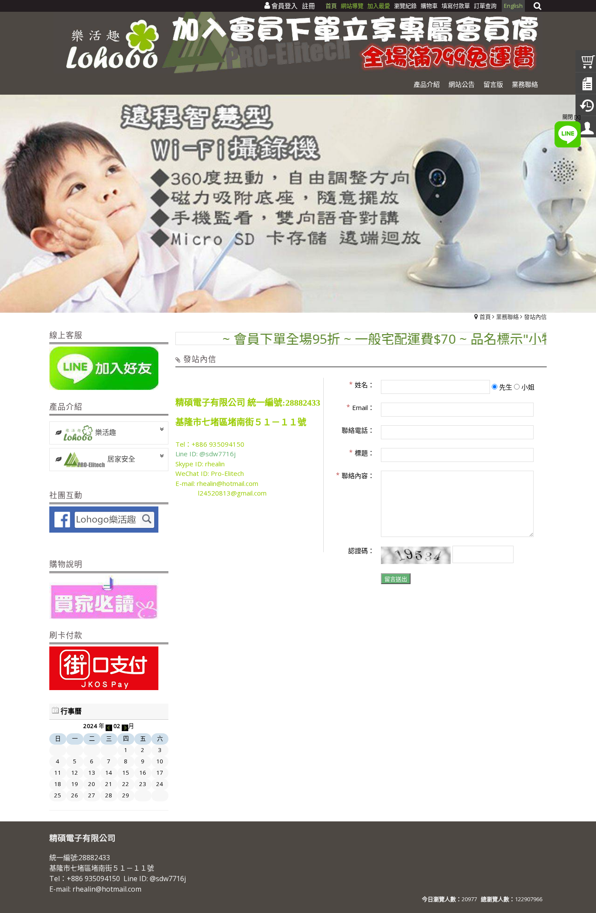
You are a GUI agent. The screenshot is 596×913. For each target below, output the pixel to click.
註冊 (308, 5)
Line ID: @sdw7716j (205, 453)
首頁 (485, 317)
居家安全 (121, 459)
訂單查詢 (485, 6)
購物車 (429, 6)
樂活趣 (105, 432)
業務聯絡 (507, 317)
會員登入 (284, 5)
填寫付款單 (456, 6)
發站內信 (535, 317)
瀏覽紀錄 (406, 6)
